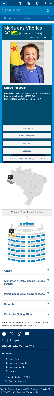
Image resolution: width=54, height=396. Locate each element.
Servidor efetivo (13, 359)
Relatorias (27, 143)
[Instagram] (19, 334)
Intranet (8, 353)
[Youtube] (26, 334)
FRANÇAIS (29, 346)
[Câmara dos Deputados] (4, 340)
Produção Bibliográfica (18, 314)
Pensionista (11, 371)
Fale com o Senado (17, 381)
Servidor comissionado (16, 363)
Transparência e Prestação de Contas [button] (28, 158)
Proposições (27, 128)
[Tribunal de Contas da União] (16, 340)
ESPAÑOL (17, 346)
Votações (27, 151)
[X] (12, 334)
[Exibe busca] (48, 10)
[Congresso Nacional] (10, 340)
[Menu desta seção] (4, 18)
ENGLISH (6, 346)
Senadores (11, 10)
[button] (20, 3)
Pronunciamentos (27, 135)
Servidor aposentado (15, 367)
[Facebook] (5, 334)
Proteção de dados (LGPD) (18, 377)
